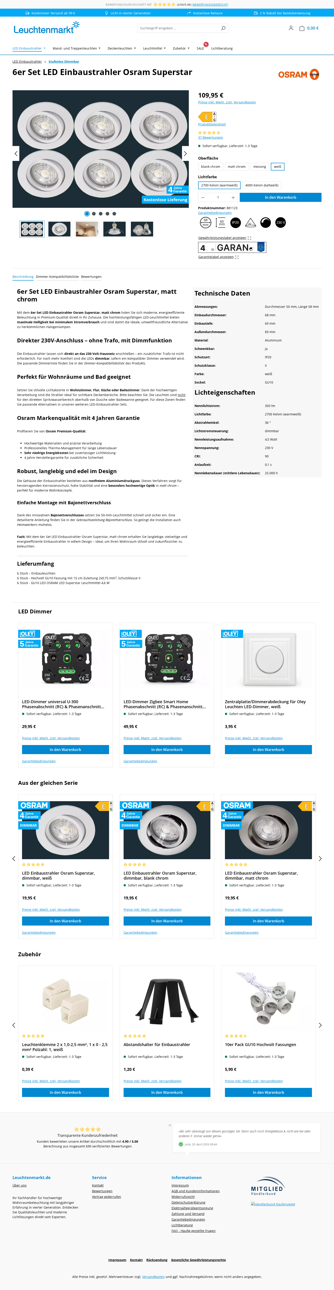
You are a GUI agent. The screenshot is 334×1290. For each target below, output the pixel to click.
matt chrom (237, 166)
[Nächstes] (185, 153)
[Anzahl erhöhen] (233, 197)
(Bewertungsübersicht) (210, 5)
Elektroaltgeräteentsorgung (192, 1208)
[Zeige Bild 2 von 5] (94, 214)
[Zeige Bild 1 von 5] (87, 214)
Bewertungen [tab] (91, 276)
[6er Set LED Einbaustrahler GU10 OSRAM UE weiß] (100, 149)
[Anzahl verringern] (203, 197)
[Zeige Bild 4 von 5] (107, 214)
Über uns (19, 1185)
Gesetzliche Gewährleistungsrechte (198, 1260)
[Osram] (299, 74)
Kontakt (98, 1185)
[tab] (23, 277)
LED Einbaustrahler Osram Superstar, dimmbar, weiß (58, 876)
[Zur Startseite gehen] (46, 27)
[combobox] (178, 28)
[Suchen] (223, 28)
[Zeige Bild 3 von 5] (100, 214)
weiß (277, 166)
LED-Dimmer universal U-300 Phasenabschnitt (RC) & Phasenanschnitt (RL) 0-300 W (61, 704)
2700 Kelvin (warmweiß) (219, 185)
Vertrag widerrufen (106, 1197)
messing (259, 166)
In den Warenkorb (280, 197)
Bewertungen (102, 1191)
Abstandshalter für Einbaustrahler (157, 1044)
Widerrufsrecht (183, 1197)
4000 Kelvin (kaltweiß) (261, 185)
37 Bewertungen (210, 137)
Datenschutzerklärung (188, 1202)
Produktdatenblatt (212, 124)
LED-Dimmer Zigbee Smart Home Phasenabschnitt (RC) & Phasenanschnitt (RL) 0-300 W (163, 704)
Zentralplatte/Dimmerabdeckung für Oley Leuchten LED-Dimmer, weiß (265, 704)
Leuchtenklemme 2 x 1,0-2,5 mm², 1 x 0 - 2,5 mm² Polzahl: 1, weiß (64, 1047)
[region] (101, 164)
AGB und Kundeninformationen (196, 1191)
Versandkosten (153, 1277)
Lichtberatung (182, 1225)
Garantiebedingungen (215, 213)
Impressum (180, 1185)
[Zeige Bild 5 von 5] (114, 214)
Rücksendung (156, 1260)
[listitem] (128, 13)
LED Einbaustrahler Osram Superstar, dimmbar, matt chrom (261, 876)
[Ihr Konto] (291, 28)
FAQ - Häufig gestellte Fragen (194, 1231)
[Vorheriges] (15, 153)
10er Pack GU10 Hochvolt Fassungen (260, 1044)
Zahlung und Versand (188, 1214)
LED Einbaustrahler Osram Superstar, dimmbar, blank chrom (160, 876)
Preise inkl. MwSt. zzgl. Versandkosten (227, 102)
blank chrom (210, 166)
